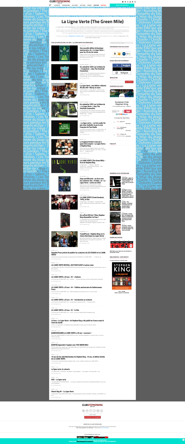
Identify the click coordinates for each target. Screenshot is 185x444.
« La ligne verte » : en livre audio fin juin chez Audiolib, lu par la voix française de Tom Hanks (92, 125)
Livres (52, 318)
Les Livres (75, 5)
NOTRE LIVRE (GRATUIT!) (122, 5)
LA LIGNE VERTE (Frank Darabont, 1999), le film (92, 198)
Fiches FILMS (83, 195)
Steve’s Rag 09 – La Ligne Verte (62, 391)
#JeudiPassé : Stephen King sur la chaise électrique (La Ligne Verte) (92, 235)
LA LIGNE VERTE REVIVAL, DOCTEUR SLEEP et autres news (72, 265)
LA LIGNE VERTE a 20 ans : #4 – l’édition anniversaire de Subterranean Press (76, 288)
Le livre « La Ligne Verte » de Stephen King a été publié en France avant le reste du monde (77, 322)
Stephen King (66, 5)
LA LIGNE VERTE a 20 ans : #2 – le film (65, 310)
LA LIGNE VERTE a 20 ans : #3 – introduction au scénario (71, 300)
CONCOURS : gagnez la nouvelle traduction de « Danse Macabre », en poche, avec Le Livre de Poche (127, 181)
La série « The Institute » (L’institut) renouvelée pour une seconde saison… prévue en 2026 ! (127, 204)
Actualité (57, 5)
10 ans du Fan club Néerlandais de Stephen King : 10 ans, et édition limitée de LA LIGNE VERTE (78, 358)
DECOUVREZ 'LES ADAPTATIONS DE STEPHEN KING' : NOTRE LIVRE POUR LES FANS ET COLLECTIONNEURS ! (92, 440)
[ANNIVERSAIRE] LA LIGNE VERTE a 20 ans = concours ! (71, 333)
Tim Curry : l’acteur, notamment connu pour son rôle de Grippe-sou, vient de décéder (128, 228)
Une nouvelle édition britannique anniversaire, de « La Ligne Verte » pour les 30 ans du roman (92, 50)
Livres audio (83, 120)
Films (81, 83)
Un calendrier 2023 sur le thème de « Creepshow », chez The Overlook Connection (92, 69)
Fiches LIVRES (83, 158)
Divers (81, 139)
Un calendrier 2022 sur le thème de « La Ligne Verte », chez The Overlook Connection (92, 106)
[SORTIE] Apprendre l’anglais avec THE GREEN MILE (69, 345)
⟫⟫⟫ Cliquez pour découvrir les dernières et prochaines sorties (121, 251)
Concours (53, 330)
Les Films (82, 5)
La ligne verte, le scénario (60, 369)
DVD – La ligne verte (58, 380)
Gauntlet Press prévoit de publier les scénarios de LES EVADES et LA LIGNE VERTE (78, 254)
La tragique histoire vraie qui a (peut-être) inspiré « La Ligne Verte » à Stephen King (93, 144)
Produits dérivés (84, 64)
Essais (53, 250)
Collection (82, 46)
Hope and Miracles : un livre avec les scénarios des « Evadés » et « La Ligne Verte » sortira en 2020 (92, 181)
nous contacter (105, 427)
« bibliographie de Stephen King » (76, 36)
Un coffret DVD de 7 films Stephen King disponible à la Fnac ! (92, 216)
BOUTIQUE (103, 5)
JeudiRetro (82, 231)
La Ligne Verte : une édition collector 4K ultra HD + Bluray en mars (93, 87)
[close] (183, 440)
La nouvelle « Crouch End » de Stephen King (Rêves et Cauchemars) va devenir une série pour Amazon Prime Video (127, 217)
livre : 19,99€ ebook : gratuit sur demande (122, 292)
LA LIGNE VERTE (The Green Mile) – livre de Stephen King (92, 162)
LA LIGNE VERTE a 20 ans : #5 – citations (66, 277)
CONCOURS (96, 5)
